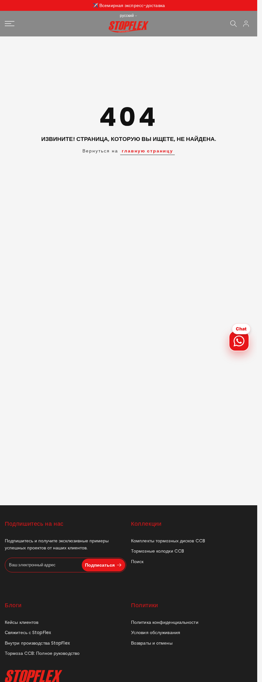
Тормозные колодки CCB (157, 551)
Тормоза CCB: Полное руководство (42, 653)
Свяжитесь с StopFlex (28, 633)
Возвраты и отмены (152, 643)
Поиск (137, 562)
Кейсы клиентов (21, 622)
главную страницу (147, 151)
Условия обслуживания (155, 633)
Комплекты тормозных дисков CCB (168, 541)
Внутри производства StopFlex (37, 643)
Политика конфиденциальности (164, 622)
